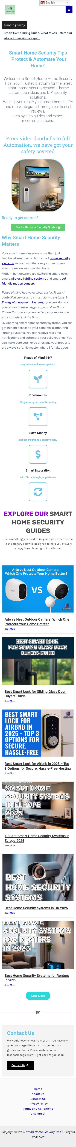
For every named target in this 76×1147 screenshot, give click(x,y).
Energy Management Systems (22, 302)
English (50, 2)
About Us (38, 1093)
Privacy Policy (38, 1103)
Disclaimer (38, 1113)
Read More (10, 629)
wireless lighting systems (28, 278)
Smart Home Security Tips (44, 1132)
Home (38, 1089)
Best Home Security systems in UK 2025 (36, 908)
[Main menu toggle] (69, 9)
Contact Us (18, 1065)
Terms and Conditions (38, 1108)
